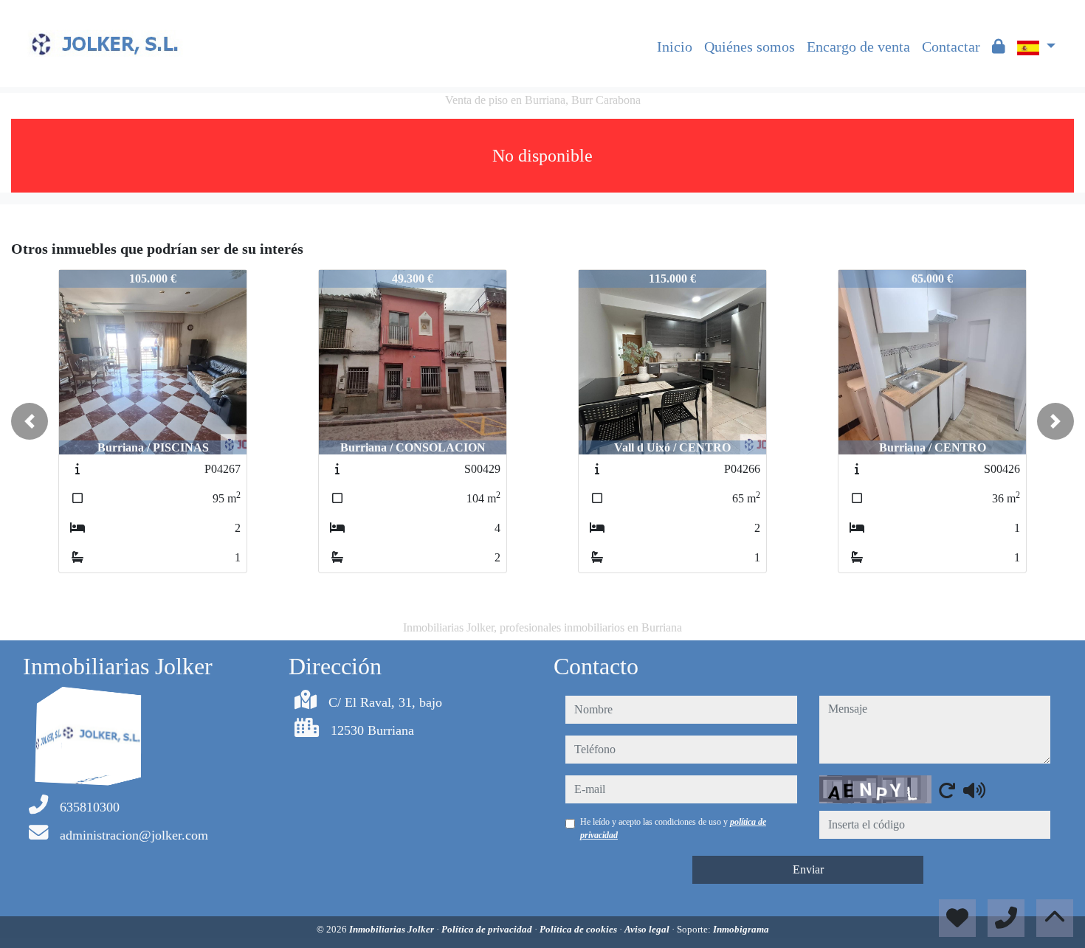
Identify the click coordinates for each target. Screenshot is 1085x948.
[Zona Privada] (998, 46)
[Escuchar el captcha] (974, 790)
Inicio (674, 46)
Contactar (951, 46)
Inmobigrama (741, 929)
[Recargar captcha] (947, 790)
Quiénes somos (749, 46)
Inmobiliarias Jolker (392, 929)
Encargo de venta (858, 46)
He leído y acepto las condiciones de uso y (673, 828)
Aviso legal (648, 929)
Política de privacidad (487, 929)
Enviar (808, 869)
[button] (29, 421)
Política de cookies (579, 929)
